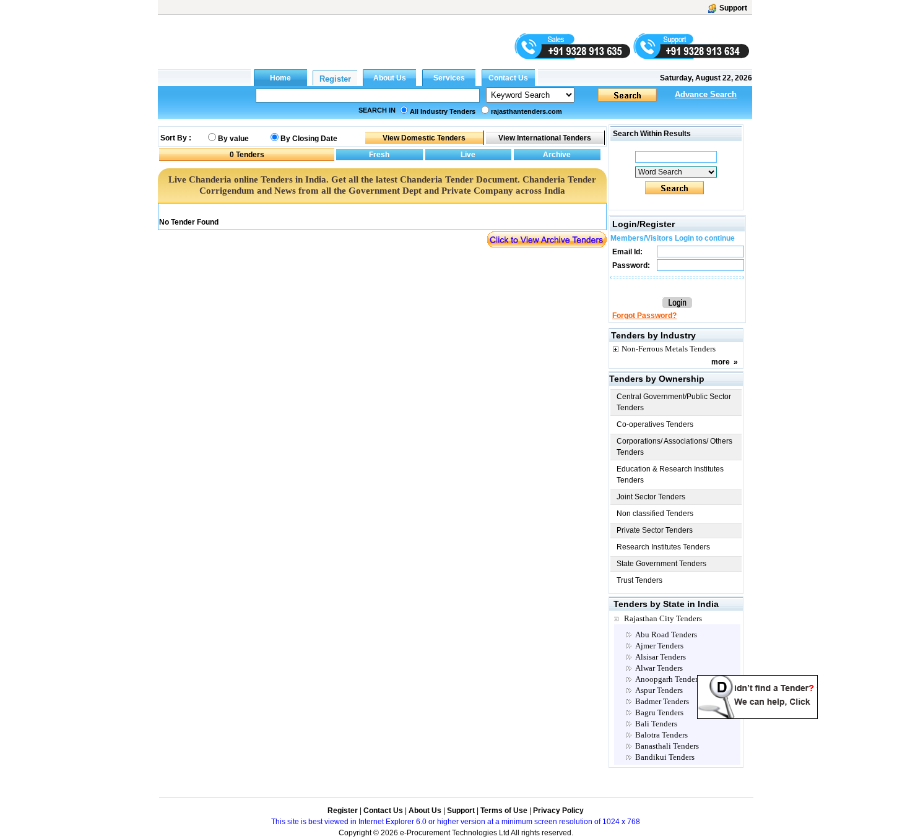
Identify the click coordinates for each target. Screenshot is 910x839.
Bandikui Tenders (665, 757)
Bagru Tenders (659, 712)
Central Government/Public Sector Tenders (674, 402)
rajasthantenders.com (526, 111)
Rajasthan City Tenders (663, 618)
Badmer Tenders (662, 701)
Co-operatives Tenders (655, 424)
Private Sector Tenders (655, 530)
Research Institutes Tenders (663, 547)
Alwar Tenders (659, 668)
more (720, 362)
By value (233, 138)
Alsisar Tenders (660, 656)
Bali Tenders (656, 723)
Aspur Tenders (659, 690)
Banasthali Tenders (667, 746)
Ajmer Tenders (659, 645)
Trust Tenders (639, 580)
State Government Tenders (661, 563)
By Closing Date (308, 138)
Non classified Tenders (655, 513)
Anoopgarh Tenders (668, 679)
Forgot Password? (644, 315)
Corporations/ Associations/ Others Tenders (674, 447)
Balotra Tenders (661, 734)
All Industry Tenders (442, 111)
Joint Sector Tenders (651, 497)
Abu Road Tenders (666, 634)
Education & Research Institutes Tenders (670, 474)
